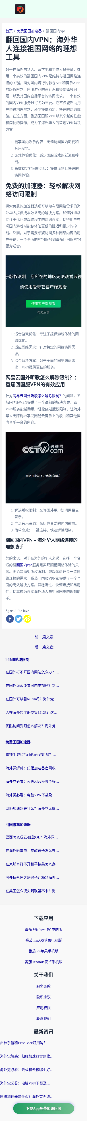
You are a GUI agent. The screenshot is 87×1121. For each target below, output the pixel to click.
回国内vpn (24, 565)
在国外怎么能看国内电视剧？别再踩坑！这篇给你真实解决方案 (32, 686)
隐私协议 (43, 997)
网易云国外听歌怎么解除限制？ (38, 396)
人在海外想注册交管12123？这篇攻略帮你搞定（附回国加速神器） (32, 712)
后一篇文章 (44, 647)
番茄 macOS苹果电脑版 (43, 940)
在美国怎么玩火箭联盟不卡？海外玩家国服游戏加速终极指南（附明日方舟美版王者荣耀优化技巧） (32, 891)
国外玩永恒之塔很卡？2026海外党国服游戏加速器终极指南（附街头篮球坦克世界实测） (32, 877)
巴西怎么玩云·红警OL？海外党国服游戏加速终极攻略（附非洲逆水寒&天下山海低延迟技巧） (32, 837)
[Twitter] (19, 619)
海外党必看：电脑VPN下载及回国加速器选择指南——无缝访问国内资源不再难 (32, 795)
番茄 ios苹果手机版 (43, 951)
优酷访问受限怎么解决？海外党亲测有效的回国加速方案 (32, 726)
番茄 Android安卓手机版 (43, 962)
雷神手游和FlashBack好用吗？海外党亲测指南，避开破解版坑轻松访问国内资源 (32, 755)
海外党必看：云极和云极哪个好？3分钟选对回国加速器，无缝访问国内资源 (32, 782)
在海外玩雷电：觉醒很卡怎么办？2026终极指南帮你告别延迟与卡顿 (32, 851)
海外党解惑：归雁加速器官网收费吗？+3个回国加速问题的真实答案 (32, 768)
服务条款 (43, 986)
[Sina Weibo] (27, 619)
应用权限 (43, 1008)
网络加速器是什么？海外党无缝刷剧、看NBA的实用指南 (32, 808)
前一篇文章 (44, 637)
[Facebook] (10, 619)
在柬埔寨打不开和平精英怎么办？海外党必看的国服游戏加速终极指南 (32, 864)
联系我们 (43, 1019)
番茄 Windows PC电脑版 (43, 930)
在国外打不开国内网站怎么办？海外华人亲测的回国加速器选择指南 (32, 672)
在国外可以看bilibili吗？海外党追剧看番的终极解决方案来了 (32, 699)
